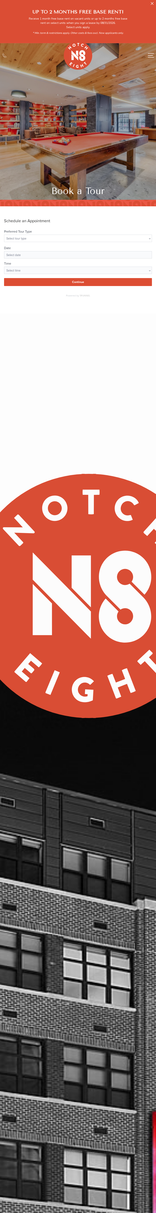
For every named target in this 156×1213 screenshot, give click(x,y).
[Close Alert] (152, 4)
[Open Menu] (151, 55)
